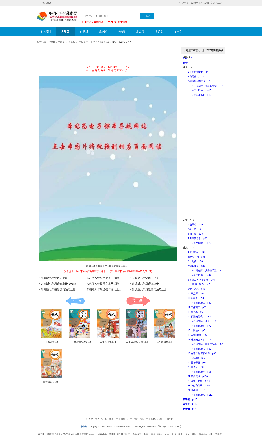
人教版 (65, 31)
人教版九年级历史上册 (145, 277)
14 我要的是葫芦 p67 (197, 316)
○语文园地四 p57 (197, 302)
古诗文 (159, 31)
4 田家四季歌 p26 (195, 238)
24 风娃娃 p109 (194, 390)
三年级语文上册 (165, 342)
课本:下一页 (138, 301)
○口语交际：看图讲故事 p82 (203, 344)
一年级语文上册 (51, 342)
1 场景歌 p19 (193, 224)
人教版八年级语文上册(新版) (104, 283)
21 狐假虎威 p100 (195, 376)
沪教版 (122, 31)
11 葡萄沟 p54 (193, 298)
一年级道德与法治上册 (80, 342)
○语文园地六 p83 (197, 348)
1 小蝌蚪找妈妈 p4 (195, 72)
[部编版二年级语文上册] (108, 323)
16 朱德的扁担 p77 (196, 335)
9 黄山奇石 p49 (194, 289)
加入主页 (217, 2)
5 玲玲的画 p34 (194, 256)
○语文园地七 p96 (197, 371)
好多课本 (46, 31)
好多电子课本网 (57, 16)
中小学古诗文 (186, 2)
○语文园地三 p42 (197, 275)
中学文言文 (45, 2)
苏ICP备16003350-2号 (169, 426)
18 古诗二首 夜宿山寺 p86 (199, 353)
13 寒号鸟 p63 (193, 312)
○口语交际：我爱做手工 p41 (203, 270)
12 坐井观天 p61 (194, 307)
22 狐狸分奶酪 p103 (196, 381)
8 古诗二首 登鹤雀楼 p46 (199, 279)
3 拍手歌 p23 (193, 233)
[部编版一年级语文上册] (51, 323)
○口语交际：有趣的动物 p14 (203, 85)
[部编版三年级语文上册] (164, 323)
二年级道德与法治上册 (137, 342)
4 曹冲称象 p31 (194, 252)
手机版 (84, 426)
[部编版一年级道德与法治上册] (79, 323)
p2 (188, 62)
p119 (190, 404)
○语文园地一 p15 (197, 90)
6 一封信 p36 (193, 261)
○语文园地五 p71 (197, 325)
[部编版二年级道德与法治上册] (136, 323)
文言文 (178, 31)
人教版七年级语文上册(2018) (58, 283)
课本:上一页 (75, 301)
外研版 (84, 31)
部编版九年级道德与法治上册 (149, 289)
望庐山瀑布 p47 (196, 284)
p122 (190, 408)
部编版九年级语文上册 (145, 283)
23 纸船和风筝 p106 (196, 385)
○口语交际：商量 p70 (199, 321)
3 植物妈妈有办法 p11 (197, 81)
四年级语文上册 (51, 381)
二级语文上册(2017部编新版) (94, 42)
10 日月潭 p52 (193, 293)
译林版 (103, 31)
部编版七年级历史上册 (54, 277)
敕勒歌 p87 (194, 358)
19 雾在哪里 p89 (194, 362)
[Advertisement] (108, 56)
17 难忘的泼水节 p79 (197, 339)
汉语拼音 (208, 2)
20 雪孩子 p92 (193, 367)
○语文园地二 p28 (197, 243)
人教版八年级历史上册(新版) (104, 277)
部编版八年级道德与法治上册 (104, 289)
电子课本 (198, 2)
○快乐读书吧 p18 (197, 95)
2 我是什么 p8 (193, 76)
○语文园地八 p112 (198, 395)
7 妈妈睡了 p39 (194, 266)
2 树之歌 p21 (193, 229)
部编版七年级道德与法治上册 (58, 289)
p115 (190, 399)
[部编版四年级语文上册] (51, 363)
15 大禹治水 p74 (194, 330)
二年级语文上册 (108, 342)
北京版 (140, 31)
